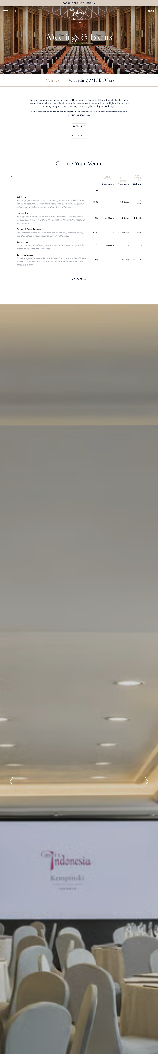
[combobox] (18, 11)
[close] (94, 3)
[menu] (5, 11)
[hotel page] (79, 11)
